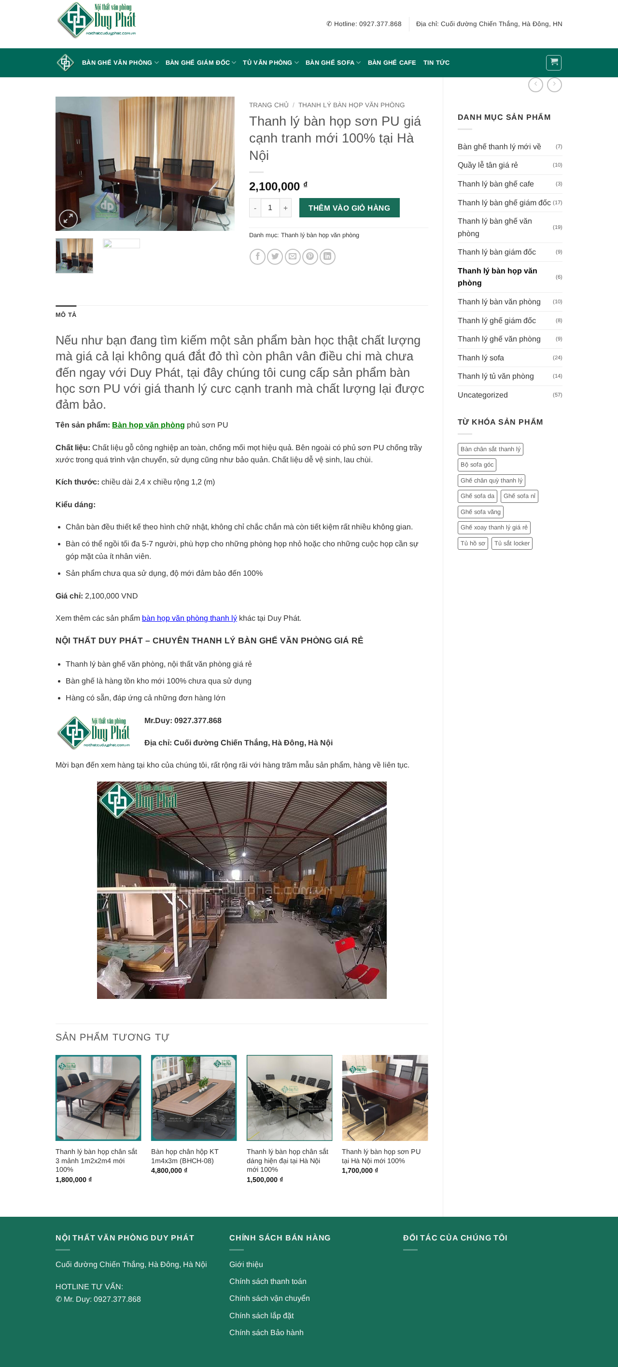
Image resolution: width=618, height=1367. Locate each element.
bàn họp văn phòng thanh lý (189, 618)
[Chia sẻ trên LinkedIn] (328, 257)
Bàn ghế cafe (392, 62)
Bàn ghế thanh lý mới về (499, 146)
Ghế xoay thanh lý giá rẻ (494, 527)
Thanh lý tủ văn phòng (496, 376)
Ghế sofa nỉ (519, 495)
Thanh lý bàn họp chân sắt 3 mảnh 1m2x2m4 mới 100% (96, 1160)
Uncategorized (483, 395)
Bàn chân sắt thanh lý (490, 449)
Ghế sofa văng (481, 511)
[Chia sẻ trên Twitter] (275, 257)
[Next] (218, 163)
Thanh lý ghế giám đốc (497, 320)
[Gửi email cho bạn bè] (293, 257)
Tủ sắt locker (512, 543)
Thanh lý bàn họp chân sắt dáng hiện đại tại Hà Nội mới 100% (287, 1160)
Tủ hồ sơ (473, 543)
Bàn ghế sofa (330, 62)
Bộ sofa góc (477, 464)
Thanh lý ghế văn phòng (499, 339)
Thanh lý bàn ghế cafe (496, 184)
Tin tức (436, 62)
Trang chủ (269, 105)
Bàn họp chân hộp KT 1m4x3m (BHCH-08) (185, 1156)
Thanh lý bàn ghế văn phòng (495, 227)
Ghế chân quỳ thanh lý (491, 480)
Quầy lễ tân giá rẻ (488, 165)
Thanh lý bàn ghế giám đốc (504, 203)
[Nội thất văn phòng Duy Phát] (104, 24)
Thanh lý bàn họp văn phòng (497, 277)
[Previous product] (554, 84)
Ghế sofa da (477, 495)
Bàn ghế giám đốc (198, 62)
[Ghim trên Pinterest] (310, 257)
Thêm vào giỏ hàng (349, 208)
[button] (554, 63)
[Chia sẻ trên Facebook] (258, 257)
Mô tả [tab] (66, 314)
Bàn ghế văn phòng (117, 62)
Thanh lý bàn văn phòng (499, 302)
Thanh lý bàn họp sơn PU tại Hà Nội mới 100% (381, 1156)
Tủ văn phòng (267, 62)
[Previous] (71, 163)
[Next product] (535, 84)
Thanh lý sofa (481, 358)
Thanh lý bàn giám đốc (497, 252)
